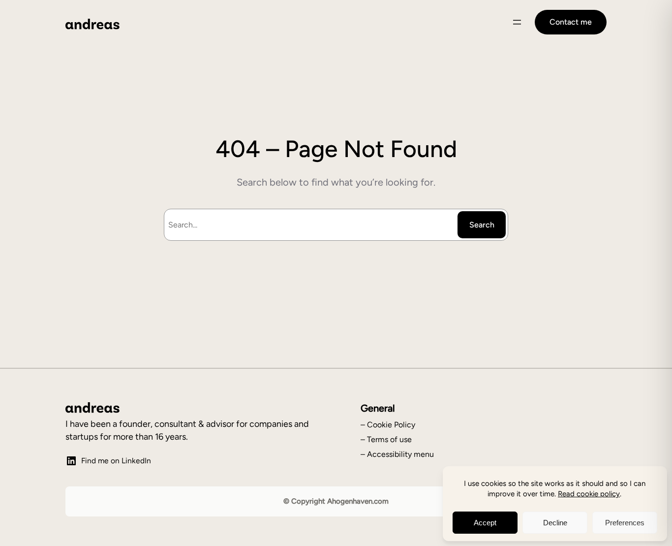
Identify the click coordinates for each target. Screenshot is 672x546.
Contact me (571, 22)
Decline (555, 522)
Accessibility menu (400, 454)
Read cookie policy (589, 493)
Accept (485, 522)
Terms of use (389, 439)
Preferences (624, 522)
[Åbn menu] (517, 22)
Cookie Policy (391, 424)
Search (481, 224)
